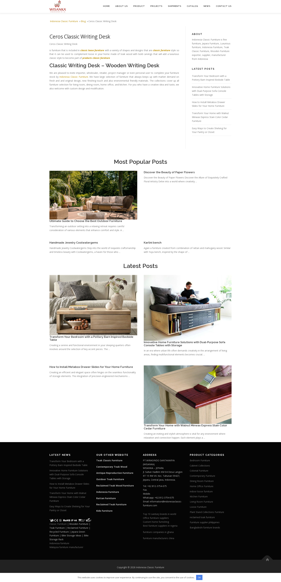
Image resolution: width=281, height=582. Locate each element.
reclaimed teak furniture (202, 517)
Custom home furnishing (156, 521)
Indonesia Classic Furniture (73, 76)
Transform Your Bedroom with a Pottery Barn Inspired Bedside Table (91, 338)
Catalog (192, 6)
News (207, 6)
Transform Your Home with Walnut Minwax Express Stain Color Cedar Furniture (210, 117)
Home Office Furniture (201, 486)
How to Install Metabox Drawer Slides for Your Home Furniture (91, 367)
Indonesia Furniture (212, 47)
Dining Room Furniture (202, 481)
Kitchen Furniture (199, 496)
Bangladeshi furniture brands (205, 527)
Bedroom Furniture (200, 460)
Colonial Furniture (199, 470)
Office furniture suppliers (156, 517)
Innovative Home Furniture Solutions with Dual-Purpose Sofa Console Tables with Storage (211, 90)
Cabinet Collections (200, 465)
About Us (121, 6)
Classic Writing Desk (74, 65)
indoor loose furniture (201, 491)
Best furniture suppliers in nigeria (160, 525)
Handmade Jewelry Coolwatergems (73, 242)
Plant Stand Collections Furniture (207, 512)
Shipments (174, 6)
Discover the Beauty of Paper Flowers (169, 172)
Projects (156, 6)
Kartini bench (152, 242)
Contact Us (224, 6)
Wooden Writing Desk (132, 65)
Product (139, 6)
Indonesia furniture (59, 543)
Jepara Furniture (210, 43)
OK (199, 577)
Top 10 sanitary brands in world (159, 514)
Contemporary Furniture (202, 475)
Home (106, 6)
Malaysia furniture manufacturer (66, 547)
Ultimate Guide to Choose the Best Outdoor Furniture (85, 221)
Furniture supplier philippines (205, 522)
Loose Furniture (198, 506)
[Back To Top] (267, 559)
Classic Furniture (58, 523)
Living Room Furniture (201, 501)
